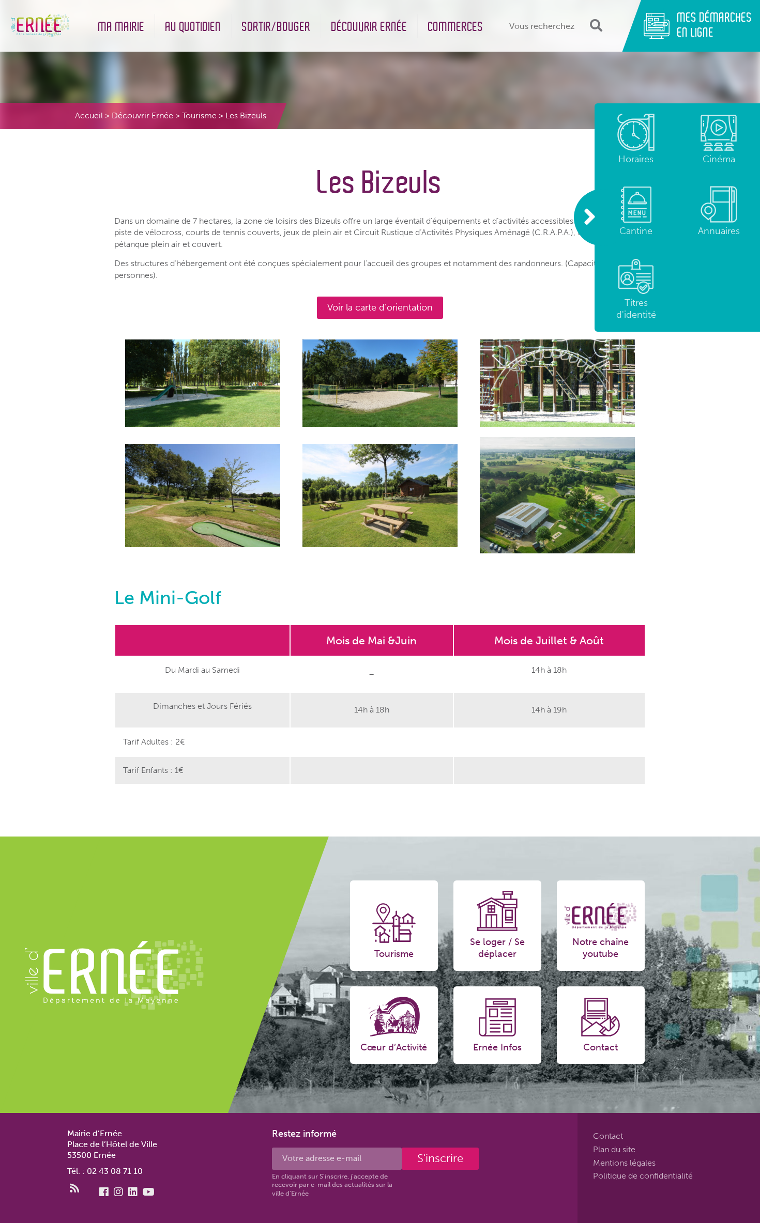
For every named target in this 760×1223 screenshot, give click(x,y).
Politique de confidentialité (643, 1176)
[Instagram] (118, 1192)
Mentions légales (624, 1163)
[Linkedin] (133, 1192)
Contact (608, 1136)
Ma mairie (121, 27)
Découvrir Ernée (369, 27)
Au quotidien (193, 27)
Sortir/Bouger (276, 27)
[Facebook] (104, 1192)
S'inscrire (440, 1158)
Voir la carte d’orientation (380, 307)
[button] (595, 25)
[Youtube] (149, 1192)
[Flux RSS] (74, 1188)
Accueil (89, 115)
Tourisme (199, 115)
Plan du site (614, 1149)
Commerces (455, 27)
